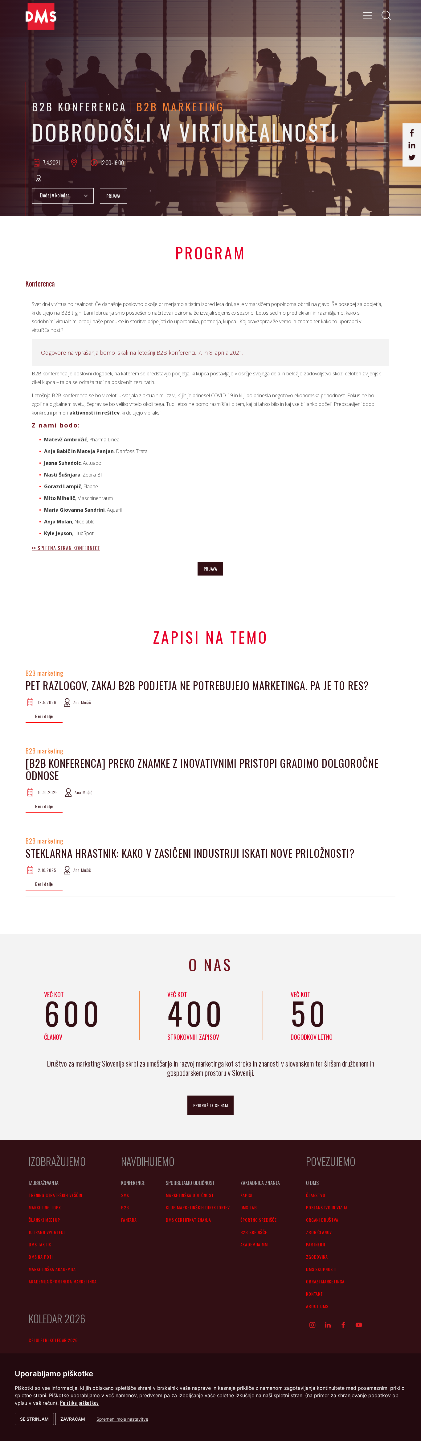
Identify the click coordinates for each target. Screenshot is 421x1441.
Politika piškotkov (79, 1402)
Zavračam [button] (72, 1419)
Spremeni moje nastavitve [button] (122, 1419)
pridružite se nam (210, 1105)
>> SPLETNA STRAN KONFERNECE (66, 548)
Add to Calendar (63, 196)
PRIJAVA (113, 195)
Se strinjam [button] (34, 1419)
